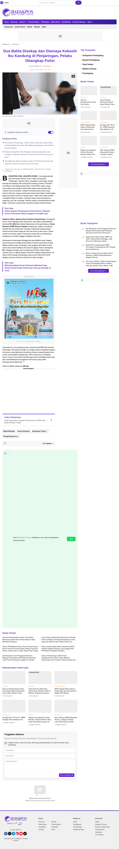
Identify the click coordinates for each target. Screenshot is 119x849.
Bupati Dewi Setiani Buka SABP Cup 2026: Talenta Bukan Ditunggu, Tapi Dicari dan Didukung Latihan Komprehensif (99, 240)
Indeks (97, 822)
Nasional (15, 44)
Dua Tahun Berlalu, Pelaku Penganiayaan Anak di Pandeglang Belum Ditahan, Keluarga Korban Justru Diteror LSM (101, 263)
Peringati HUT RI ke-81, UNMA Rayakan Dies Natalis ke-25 (13, 718)
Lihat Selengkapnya (97, 164)
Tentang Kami (99, 829)
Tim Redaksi (99, 835)
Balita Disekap (9, 431)
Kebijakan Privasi (101, 824)
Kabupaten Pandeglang (93, 55)
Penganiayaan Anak (11, 436)
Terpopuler (98, 832)
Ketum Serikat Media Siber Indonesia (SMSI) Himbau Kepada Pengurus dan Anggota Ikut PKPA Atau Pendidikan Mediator (57, 649)
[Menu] (2, 3)
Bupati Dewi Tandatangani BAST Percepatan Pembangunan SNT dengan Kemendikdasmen (100, 247)
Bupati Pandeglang (91, 60)
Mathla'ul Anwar (89, 69)
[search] (78, 3)
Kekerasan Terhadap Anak (40, 431)
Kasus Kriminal (24, 431)
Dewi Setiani (88, 64)
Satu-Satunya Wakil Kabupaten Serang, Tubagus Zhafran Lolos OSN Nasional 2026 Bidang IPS (66, 721)
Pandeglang (88, 73)
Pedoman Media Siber (102, 827)
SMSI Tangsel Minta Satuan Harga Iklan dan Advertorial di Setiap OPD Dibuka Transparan (65, 692)
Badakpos (6, 44)
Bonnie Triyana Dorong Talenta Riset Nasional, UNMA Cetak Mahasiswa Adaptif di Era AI (99, 255)
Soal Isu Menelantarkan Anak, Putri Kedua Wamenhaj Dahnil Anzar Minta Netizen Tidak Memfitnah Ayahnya (18, 639)
